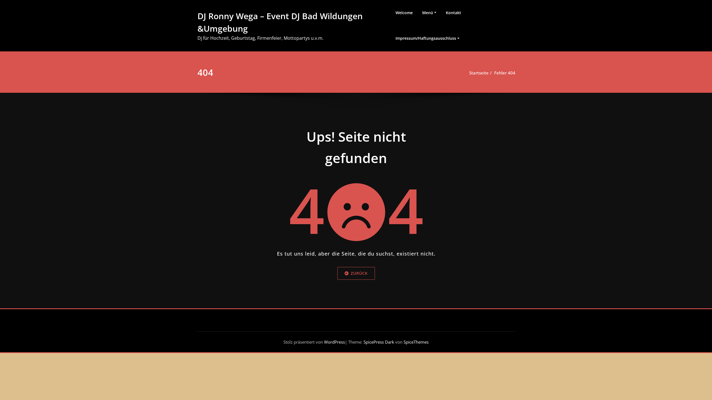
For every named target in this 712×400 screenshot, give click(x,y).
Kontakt (453, 12)
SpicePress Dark (379, 342)
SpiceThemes (415, 342)
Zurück (359, 273)
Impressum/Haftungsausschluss (425, 38)
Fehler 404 (504, 73)
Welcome (404, 12)
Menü (427, 12)
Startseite (479, 73)
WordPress (334, 342)
